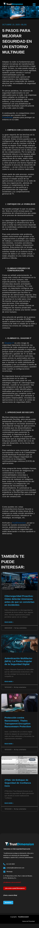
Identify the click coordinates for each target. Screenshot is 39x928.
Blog (24, 25)
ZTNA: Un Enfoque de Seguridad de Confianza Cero (18, 783)
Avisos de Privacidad (28, 921)
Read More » (9, 622)
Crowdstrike (7, 117)
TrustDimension (19, 523)
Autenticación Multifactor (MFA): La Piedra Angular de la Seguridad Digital (18, 661)
